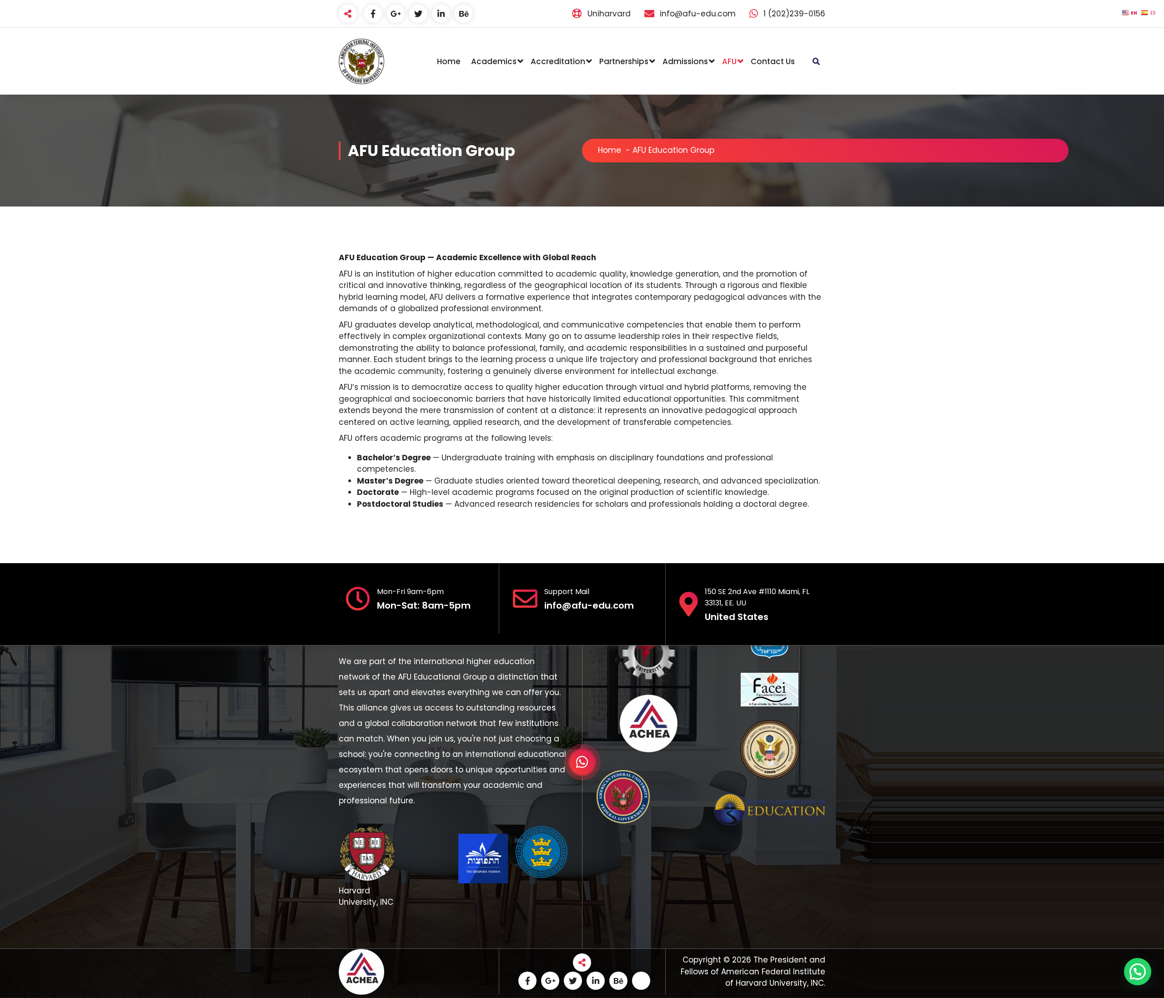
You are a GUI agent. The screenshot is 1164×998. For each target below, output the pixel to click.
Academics (494, 61)
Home (449, 61)
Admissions (685, 61)
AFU (729, 61)
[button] (1137, 971)
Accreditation (558, 61)
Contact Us (773, 61)
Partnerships (623, 61)
